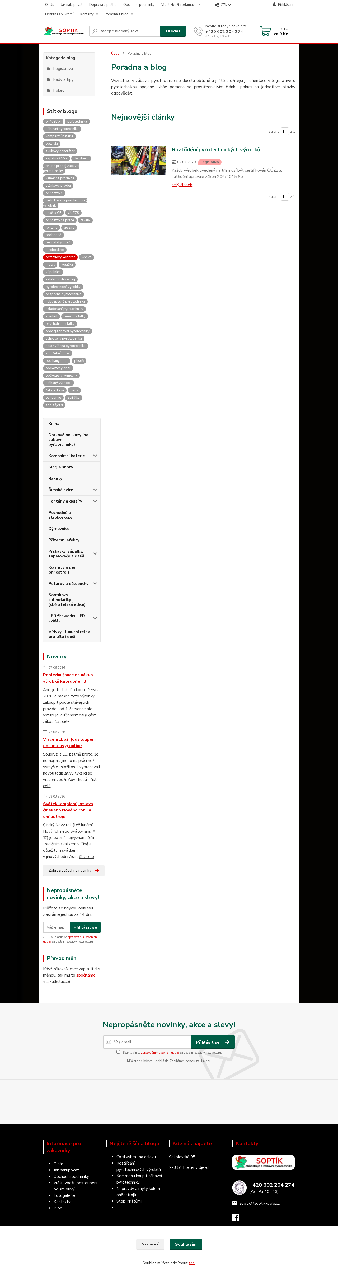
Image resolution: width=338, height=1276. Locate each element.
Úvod (115, 53)
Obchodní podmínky (138, 4)
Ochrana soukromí (59, 14)
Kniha (54, 423)
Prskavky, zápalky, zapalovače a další (66, 554)
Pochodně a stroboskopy (61, 515)
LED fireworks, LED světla (67, 618)
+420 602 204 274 (224, 32)
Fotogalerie (64, 1195)
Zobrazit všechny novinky (70, 870)
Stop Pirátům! (129, 1201)
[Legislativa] (138, 166)
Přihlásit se (85, 927)
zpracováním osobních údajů (160, 1053)
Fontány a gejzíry (65, 501)
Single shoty (61, 467)
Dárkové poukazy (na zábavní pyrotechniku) (68, 439)
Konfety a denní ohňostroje (64, 570)
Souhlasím (185, 1244)
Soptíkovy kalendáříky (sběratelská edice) (67, 599)
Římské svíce (61, 489)
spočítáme (86, 975)
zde (192, 1262)
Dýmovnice (59, 528)
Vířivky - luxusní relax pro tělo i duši (69, 634)
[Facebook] (238, 1219)
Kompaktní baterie (67, 455)
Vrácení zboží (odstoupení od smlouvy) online (69, 742)
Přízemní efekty (64, 540)
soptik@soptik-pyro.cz (260, 1203)
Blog (58, 1208)
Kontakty (87, 14)
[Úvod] (64, 31)
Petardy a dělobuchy (68, 583)
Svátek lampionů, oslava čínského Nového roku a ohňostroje (68, 810)
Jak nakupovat (71, 4)
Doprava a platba (102, 4)
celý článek (182, 185)
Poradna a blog (117, 14)
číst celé (62, 721)
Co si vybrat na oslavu (136, 1157)
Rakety (55, 478)
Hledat (173, 31)
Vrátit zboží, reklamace (178, 4)
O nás (49, 4)
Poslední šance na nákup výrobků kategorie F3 (68, 678)
